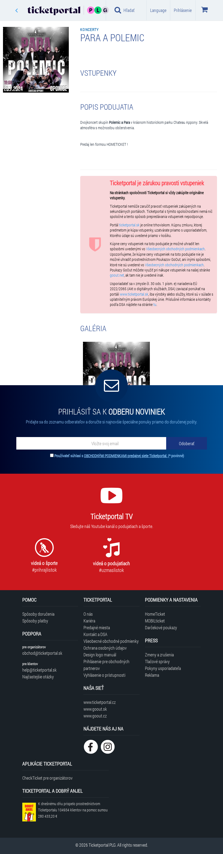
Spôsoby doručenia (38, 614)
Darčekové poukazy (161, 627)
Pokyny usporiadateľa (163, 668)
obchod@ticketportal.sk (42, 653)
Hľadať (129, 10)
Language (158, 10)
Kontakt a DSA (95, 634)
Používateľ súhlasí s (119, 455)
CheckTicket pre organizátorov (47, 778)
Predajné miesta (96, 627)
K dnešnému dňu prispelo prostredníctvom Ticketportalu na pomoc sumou (73, 810)
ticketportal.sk (129, 225)
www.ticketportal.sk (134, 294)
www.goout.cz (95, 716)
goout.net (117, 275)
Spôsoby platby (35, 621)
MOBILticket (155, 621)
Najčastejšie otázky (38, 676)
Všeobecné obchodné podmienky (111, 641)
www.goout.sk (95, 709)
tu (154, 304)
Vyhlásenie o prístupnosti (104, 675)
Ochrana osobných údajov (105, 648)
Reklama (152, 675)
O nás (88, 614)
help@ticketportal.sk (39, 670)
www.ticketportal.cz (99, 702)
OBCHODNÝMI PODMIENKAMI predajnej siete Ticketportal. (126, 455)
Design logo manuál (99, 654)
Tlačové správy (157, 661)
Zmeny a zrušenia (159, 654)
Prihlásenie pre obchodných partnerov (106, 665)
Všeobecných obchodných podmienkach (175, 248)
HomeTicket (155, 614)
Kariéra (89, 621)
